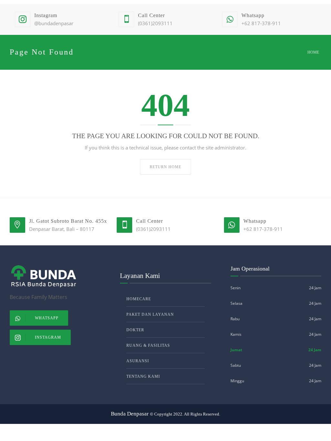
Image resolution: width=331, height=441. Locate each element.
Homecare (138, 299)
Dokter (135, 330)
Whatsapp (47, 318)
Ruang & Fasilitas (148, 345)
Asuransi (137, 361)
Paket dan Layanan (150, 314)
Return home (165, 167)
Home (313, 52)
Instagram (48, 337)
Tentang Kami (143, 376)
